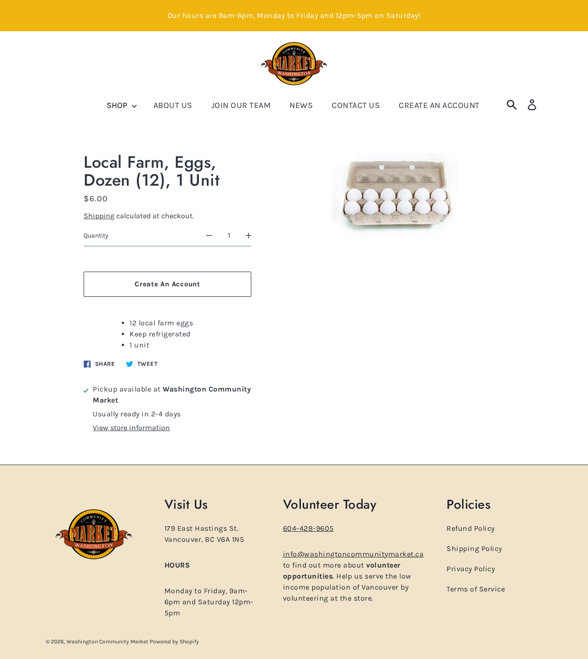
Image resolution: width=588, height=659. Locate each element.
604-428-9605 (308, 528)
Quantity (96, 235)
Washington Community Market (108, 641)
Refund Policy (471, 528)
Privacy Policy (471, 568)
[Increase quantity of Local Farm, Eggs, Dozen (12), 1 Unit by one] (248, 236)
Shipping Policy (474, 548)
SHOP (118, 105)
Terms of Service (476, 589)
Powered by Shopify (174, 641)
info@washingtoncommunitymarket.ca (353, 554)
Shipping (99, 215)
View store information (131, 427)
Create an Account (167, 284)
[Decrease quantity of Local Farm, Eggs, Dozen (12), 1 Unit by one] (209, 236)
